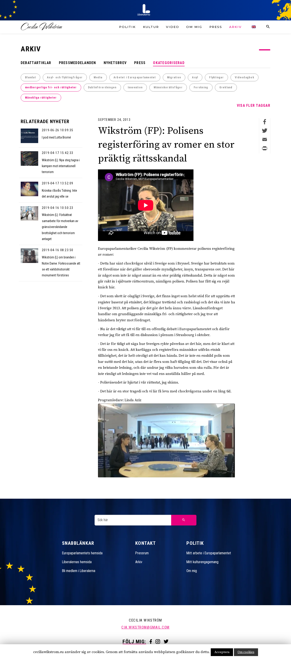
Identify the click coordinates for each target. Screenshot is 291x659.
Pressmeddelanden (77, 63)
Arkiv (235, 27)
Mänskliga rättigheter (41, 97)
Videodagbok (244, 77)
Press (215, 27)
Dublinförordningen (102, 87)
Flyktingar (216, 77)
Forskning (201, 87)
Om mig (194, 27)
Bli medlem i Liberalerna (78, 571)
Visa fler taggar (253, 105)
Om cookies (246, 652)
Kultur (151, 27)
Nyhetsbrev (115, 63)
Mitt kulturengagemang (202, 562)
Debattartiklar (36, 63)
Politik (127, 27)
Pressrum (142, 553)
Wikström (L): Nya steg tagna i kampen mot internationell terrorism (61, 166)
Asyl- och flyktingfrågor (65, 77)
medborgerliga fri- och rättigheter (51, 87)
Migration (174, 77)
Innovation (135, 87)
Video (172, 27)
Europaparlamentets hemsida (82, 553)
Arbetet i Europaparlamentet (135, 77)
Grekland (226, 87)
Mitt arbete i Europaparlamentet (208, 553)
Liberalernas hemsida (77, 562)
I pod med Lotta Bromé (56, 137)
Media (98, 77)
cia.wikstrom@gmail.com (145, 627)
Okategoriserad (169, 63)
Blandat (30, 77)
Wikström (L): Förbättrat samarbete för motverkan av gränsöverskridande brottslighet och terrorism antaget (60, 226)
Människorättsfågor (168, 87)
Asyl (195, 77)
